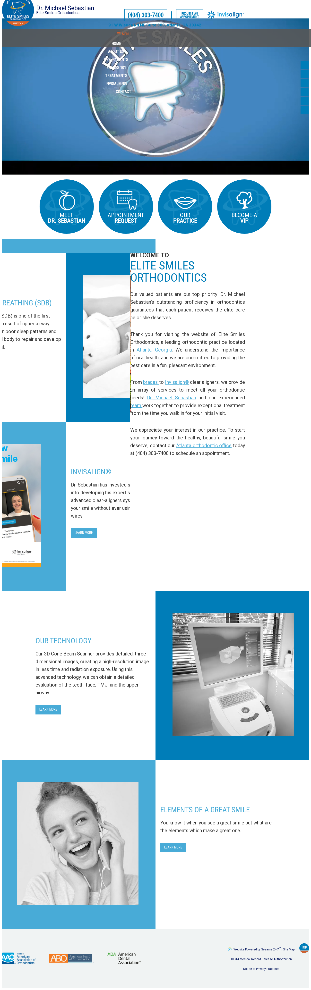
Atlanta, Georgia (154, 350)
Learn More (84, 533)
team (136, 405)
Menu (126, 34)
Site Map (288, 949)
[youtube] (305, 83)
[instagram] (305, 110)
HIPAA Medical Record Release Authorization (261, 959)
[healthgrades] (305, 101)
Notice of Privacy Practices (261, 968)
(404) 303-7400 (146, 15)
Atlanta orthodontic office (204, 445)
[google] (305, 74)
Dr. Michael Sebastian (171, 398)
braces (151, 382)
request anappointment (189, 15)
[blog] (305, 92)
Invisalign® (177, 382)
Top (304, 947)
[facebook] (305, 65)
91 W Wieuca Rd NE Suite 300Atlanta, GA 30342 (154, 25)
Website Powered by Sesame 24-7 (257, 948)
